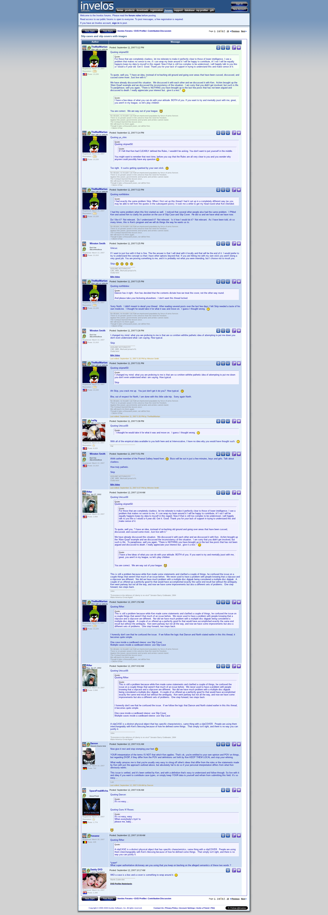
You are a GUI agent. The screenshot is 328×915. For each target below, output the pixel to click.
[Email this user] (223, 49)
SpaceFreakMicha (98, 791)
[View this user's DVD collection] (228, 49)
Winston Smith (97, 243)
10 (228, 31)
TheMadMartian (99, 47)
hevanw (95, 836)
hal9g (94, 420)
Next (243, 31)
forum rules (135, 15)
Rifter (89, 492)
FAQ (213, 908)
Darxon (94, 743)
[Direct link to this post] (234, 49)
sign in (115, 23)
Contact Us (159, 908)
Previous (236, 31)
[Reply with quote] (239, 49)
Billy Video (115, 277)
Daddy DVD (96, 869)
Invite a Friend (202, 908)
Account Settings (187, 908)
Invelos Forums (125, 31)
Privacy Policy (171, 908)
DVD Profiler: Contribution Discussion (152, 31)
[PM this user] (218, 49)
